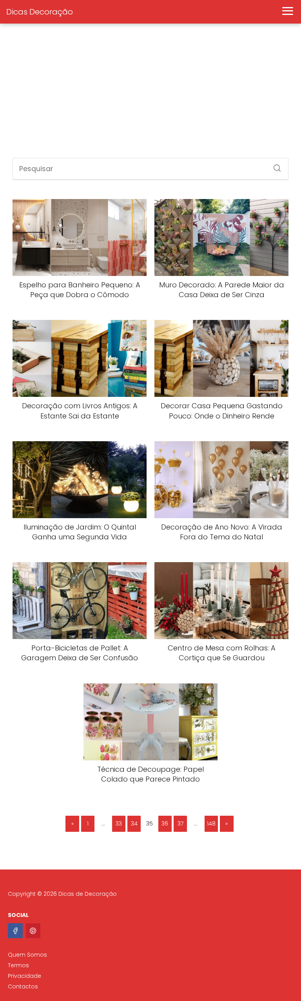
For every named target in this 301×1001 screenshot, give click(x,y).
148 (211, 823)
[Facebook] (15, 930)
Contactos (23, 986)
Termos (18, 965)
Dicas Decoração (39, 11)
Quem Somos (27, 955)
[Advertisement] (150, 95)
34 (134, 823)
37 (180, 823)
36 (164, 823)
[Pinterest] (33, 930)
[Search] (274, 166)
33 (119, 823)
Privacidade (24, 976)
